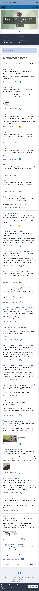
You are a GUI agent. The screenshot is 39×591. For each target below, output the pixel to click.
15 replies (13, 415)
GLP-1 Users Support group (13, 231)
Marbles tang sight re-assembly (14, 213)
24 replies (15, 245)
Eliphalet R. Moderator (10, 313)
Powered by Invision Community (19, 581)
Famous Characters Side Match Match (16, 271)
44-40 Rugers (8, 498)
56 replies (14, 82)
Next (32, 63)
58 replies (14, 207)
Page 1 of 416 (19, 63)
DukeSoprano (7, 235)
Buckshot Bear (7, 349)
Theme (6, 577)
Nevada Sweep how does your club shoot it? (19, 345)
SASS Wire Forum (10, 2)
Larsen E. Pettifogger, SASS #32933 (14, 71)
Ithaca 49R (7, 114)
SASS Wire (18, 73)
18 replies (15, 510)
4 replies (14, 282)
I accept (34, 587)
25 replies (14, 359)
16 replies (14, 127)
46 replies (15, 339)
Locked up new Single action (13, 401)
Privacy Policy (15, 577)
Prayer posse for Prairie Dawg (13, 197)
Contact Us (25, 577)
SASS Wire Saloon (26, 118)
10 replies (14, 302)
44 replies (14, 321)
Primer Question (9, 69)
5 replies (13, 225)
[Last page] (35, 63)
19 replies (13, 444)
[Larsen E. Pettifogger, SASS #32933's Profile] (19, 31)
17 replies (14, 265)
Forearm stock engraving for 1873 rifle (16, 288)
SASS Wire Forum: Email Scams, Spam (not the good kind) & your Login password (19, 308)
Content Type (8, 50)
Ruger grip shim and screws (13, 421)
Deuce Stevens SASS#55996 (12, 217)
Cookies (32, 577)
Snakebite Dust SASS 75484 (12, 292)
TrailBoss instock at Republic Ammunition (18, 251)
